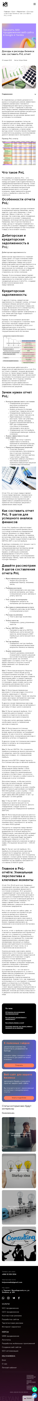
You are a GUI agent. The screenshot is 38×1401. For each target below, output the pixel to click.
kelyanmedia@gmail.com (12, 1282)
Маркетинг (21, 12)
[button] (35, 94)
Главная (7, 12)
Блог (13, 12)
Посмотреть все (8, 1113)
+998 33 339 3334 (9, 1274)
